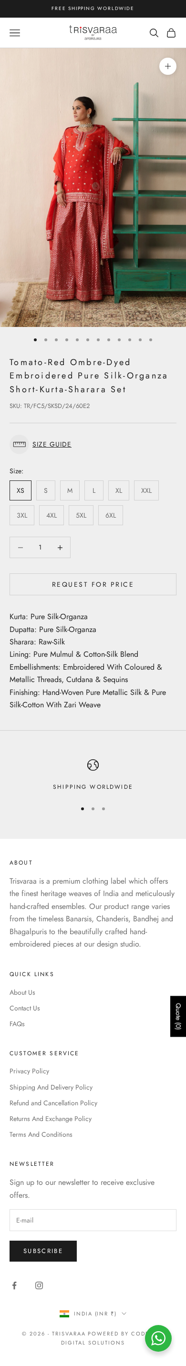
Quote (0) (178, 1016)
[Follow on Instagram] (39, 1285)
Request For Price (93, 584)
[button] (93, 444)
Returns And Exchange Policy (51, 1118)
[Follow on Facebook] (14, 1285)
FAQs (17, 1024)
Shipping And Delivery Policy (51, 1087)
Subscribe (43, 1250)
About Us (22, 992)
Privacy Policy (29, 1071)
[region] (93, 775)
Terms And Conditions (41, 1134)
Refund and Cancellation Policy (53, 1103)
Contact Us (25, 1008)
